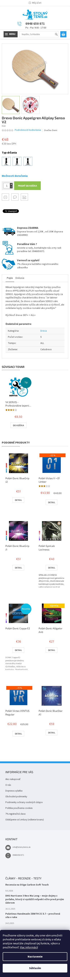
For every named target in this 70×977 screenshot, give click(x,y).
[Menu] (11, 34)
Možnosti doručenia (15, 176)
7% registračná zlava (15, 814)
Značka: (50, 130)
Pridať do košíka (27, 185)
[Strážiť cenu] (24, 197)
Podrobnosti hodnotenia (28, 130)
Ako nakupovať (12, 779)
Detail (18, 500)
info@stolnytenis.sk (22, 847)
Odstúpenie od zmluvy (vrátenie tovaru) (24, 819)
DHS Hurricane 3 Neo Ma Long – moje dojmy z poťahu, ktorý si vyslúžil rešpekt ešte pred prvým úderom (34, 899)
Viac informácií (29, 947)
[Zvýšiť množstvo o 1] (11, 184)
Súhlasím (35, 968)
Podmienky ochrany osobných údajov (24, 802)
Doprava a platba (13, 790)
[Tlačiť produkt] (5, 197)
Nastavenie (35, 957)
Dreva (43, 331)
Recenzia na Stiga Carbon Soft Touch (27, 885)
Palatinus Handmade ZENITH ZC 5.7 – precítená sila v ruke (32, 915)
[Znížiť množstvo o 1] (11, 187)
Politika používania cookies (18, 808)
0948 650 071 (18, 855)
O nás (8, 785)
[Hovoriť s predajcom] (14, 197)
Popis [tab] (10, 278)
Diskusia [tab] (19, 278)
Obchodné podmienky (16, 796)
